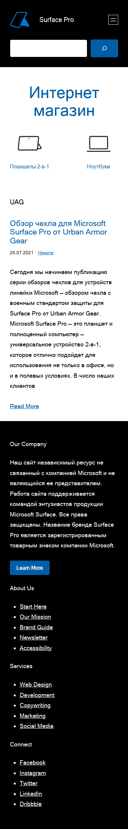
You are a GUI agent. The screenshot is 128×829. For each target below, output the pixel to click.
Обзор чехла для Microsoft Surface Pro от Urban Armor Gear (58, 232)
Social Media (36, 725)
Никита (45, 252)
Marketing (33, 715)
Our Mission (35, 616)
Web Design (36, 684)
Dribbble (31, 803)
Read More (24, 406)
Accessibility (36, 647)
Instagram (33, 772)
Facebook (33, 762)
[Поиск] (104, 48)
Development (37, 694)
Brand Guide (36, 627)
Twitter (28, 783)
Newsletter (34, 637)
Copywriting (35, 705)
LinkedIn (31, 793)
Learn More (29, 568)
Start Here (33, 606)
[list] (64, 156)
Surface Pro (56, 19)
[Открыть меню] (113, 20)
